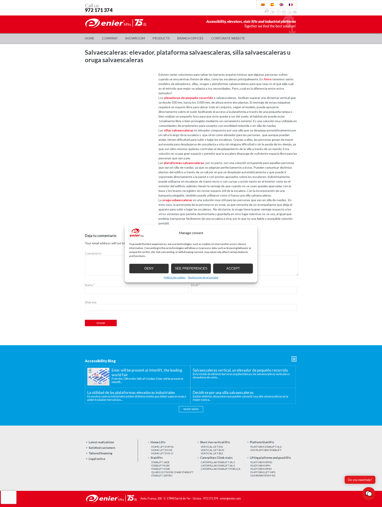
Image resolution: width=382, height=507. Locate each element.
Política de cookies (175, 277)
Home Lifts (158, 442)
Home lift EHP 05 (162, 446)
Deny (149, 268)
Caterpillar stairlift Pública (220, 468)
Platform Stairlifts (262, 442)
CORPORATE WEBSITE (228, 38)
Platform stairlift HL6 (265, 446)
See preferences (191, 268)
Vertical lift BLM (212, 450)
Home (89, 38)
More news (191, 409)
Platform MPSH (261, 468)
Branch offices (190, 38)
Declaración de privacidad (203, 277)
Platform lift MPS (262, 472)
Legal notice (97, 459)
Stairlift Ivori (160, 468)
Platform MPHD (261, 462)
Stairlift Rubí (160, 465)
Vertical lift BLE (212, 453)
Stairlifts (156, 457)
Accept (233, 268)
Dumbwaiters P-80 (262, 475)
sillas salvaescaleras (178, 130)
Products (161, 38)
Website (91, 302)
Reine (268, 79)
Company (110, 38)
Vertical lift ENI (212, 446)
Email (196, 285)
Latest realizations (101, 442)
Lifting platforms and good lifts (270, 457)
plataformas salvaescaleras (184, 163)
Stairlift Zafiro (161, 475)
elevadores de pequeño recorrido (188, 98)
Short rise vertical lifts (215, 442)
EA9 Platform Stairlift (265, 450)
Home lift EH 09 (161, 450)
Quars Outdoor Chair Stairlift (172, 472)
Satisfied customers (102, 447)
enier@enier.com (230, 498)
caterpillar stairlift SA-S (218, 465)
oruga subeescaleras (177, 200)
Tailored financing (100, 453)
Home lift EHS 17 (162, 453)
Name (90, 285)
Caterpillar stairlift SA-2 (218, 462)
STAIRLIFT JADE (160, 462)
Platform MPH (260, 465)
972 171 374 (99, 10)
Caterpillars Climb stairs (216, 457)
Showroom (135, 38)
